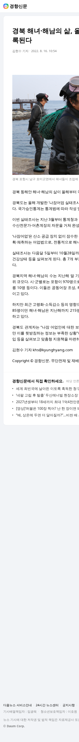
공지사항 (69, 705)
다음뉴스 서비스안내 (17, 705)
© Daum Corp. (14, 726)
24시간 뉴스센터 (47, 705)
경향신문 (18, 6)
